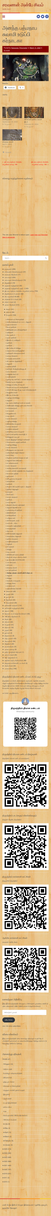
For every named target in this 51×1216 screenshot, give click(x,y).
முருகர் (8, 594)
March (8, 1136)
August (9, 1064)
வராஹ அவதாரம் (12, 356)
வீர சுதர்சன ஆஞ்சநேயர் (14, 361)
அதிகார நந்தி (7, 1069)
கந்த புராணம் (9, 638)
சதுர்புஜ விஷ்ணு (12, 421)
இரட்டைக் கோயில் (13, 395)
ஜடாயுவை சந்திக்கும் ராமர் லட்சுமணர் (18, 403)
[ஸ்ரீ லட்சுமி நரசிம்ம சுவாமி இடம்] (34, 112)
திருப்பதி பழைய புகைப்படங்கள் (17, 557)
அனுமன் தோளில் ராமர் (14, 507)
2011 (6, 1177)
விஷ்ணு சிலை (11, 583)
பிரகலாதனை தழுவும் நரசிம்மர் (16, 442)
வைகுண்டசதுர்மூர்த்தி (14, 526)
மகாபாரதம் (8, 277)
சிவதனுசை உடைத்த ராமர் (15, 450)
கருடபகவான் (11, 552)
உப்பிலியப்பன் (11, 586)
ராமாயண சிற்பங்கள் (11, 274)
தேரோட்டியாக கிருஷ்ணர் (15, 382)
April (8, 1132)
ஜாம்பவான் (10, 476)
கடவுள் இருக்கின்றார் (10, 1103)
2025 (7, 1149)
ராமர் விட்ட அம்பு (12, 523)
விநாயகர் (7, 627)
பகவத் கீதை (9, 668)
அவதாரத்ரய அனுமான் (14, 536)
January (9, 1145)
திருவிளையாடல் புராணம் (12, 294)
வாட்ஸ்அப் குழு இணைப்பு (10, 693)
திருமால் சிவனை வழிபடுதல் (16, 505)
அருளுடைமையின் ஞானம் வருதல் (14, 1090)
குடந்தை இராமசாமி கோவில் (16, 560)
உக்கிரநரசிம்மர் (11, 515)
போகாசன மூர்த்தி (12, 473)
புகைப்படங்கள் (9, 655)
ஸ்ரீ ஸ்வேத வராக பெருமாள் (15, 432)
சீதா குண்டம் (11, 335)
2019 (7, 1173)
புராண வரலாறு (9, 649)
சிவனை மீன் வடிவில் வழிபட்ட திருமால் (19, 486)
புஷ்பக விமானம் (12, 324)
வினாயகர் (9, 591)
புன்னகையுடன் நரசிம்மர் (14, 510)
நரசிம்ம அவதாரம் (12, 539)
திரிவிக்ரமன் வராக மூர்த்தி (15, 554)
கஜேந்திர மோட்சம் (12, 374)
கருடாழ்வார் (10, 416)
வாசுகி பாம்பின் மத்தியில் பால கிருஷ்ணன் (20, 471)
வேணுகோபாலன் (12, 392)
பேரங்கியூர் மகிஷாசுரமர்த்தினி (12, 1073)
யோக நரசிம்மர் (11, 327)
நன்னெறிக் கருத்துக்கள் (12, 608)
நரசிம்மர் (9, 343)
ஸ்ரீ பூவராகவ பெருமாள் (14, 479)
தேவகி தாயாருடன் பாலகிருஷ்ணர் (17, 387)
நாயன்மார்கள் (9, 646)
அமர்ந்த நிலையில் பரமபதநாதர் (16, 468)
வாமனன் (9, 492)
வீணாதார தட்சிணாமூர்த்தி (15, 319)
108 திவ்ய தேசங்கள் (11, 616)
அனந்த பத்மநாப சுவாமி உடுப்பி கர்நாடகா (19, 573)
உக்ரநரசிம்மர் (11, 481)
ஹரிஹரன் (10, 332)
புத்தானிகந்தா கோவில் (14, 588)
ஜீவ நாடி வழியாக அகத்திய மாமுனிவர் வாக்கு (19, 291)
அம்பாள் (8, 312)
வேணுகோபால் (11, 413)
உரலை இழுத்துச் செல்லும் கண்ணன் (18, 439)
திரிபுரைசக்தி (7, 1077)
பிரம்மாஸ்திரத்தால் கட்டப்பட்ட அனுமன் (19, 322)
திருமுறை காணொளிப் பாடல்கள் (15, 663)
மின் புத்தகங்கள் (10, 657)
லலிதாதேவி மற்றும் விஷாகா (15, 453)
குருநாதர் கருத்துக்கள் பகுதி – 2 (15, 288)
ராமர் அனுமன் (11, 502)
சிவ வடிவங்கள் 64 (10, 296)
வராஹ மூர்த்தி (11, 366)
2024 (7, 1153)
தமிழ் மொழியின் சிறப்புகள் (13, 652)
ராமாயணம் (8, 269)
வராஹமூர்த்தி (11, 528)
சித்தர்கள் (8, 644)
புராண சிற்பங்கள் (10, 305)
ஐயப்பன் (8, 597)
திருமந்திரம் (8, 283)
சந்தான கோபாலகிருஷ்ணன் (16, 351)
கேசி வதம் (10, 494)
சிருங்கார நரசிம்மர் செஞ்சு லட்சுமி (17, 458)
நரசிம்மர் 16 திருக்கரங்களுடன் (16, 369)
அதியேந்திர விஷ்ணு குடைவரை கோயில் (19, 405)
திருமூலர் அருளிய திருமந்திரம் (11, 819)
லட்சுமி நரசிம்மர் (12, 570)
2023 (7, 1157)
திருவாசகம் (8, 636)
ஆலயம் (7, 611)
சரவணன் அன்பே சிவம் (23, 4)
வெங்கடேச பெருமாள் (13, 581)
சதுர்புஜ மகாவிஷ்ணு (13, 398)
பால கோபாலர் (11, 562)
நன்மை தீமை (7, 1107)
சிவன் (8, 309)
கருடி (5, 1111)
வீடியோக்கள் (9, 666)
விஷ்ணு (9, 549)
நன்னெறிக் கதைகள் (11, 605)
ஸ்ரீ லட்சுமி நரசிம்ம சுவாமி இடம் (17, 434)
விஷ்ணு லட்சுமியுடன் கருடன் (16, 385)
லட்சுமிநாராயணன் (12, 463)
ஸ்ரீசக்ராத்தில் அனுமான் (14, 533)
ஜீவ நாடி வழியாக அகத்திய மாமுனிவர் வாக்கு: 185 (12, 163)
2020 (7, 1169)
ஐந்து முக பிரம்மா (8, 1082)
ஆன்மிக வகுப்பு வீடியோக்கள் (14, 660)
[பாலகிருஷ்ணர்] (12, 112)
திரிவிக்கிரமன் (11, 513)
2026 (7, 1059)
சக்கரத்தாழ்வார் (12, 408)
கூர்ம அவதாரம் (11, 371)
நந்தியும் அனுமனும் (13, 489)
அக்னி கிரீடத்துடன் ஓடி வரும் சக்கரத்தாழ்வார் (21, 390)
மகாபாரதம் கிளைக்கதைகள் (14, 280)
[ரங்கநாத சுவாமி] (12, 135)
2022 (7, 1161)
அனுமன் (9, 364)
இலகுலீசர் (6, 1094)
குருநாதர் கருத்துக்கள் (12, 285)
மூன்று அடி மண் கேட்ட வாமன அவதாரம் (20, 379)
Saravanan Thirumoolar (19, 48)
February (9, 1140)
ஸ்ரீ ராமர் (9, 565)
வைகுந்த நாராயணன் (13, 358)
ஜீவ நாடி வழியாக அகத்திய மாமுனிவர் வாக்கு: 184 (40, 163)
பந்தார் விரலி (7, 1098)
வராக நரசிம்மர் (11, 337)
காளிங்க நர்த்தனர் (12, 429)
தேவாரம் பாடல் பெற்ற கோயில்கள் (15, 614)
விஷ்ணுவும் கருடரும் (13, 437)
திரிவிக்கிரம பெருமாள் (14, 424)
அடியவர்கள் (10, 603)
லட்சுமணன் (10, 411)
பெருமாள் (7, 50)
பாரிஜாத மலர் (11, 518)
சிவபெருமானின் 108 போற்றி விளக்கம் (15, 1115)
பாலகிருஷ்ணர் (7, 119)
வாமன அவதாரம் (12, 497)
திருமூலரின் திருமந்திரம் (9, 881)
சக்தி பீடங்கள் (9, 302)
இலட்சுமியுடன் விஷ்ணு (14, 348)
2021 (7, 1165)
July (7, 1124)
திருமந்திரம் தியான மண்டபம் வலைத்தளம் (15, 758)
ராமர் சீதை (10, 455)
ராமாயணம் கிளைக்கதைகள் (14, 272)
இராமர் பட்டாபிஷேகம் (13, 340)
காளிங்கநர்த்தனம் (12, 541)
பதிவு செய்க (9, 1020)
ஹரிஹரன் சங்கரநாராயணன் (16, 353)
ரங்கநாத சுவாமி (7, 142)
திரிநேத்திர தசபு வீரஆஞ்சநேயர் (17, 330)
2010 (6, 1182)
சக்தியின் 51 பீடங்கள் (11, 299)
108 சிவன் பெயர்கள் (9, 1120)
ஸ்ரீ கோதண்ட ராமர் (13, 520)
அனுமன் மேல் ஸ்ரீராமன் (14, 460)
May (7, 1128)
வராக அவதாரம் (12, 418)
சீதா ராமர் (10, 531)
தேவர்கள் (9, 600)
